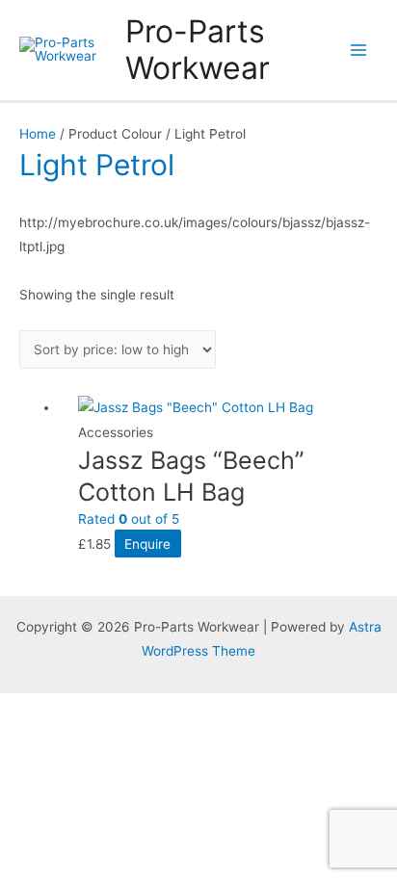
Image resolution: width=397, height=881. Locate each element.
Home (37, 134)
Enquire (147, 544)
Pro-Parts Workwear (197, 50)
